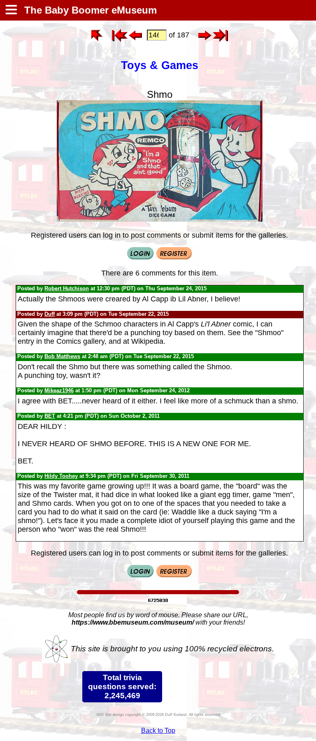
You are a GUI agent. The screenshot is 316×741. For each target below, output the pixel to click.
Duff (49, 314)
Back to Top (158, 730)
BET (49, 416)
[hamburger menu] (10, 10)
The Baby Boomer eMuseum (89, 10)
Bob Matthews (62, 356)
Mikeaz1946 (59, 390)
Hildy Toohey (61, 476)
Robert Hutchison (66, 288)
